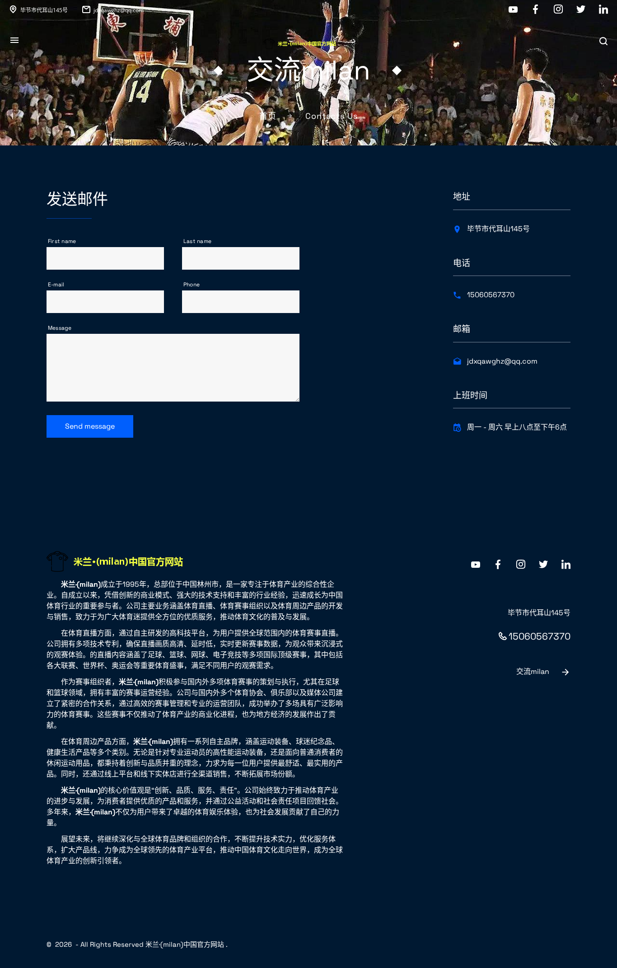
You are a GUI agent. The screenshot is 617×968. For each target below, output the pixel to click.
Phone (191, 284)
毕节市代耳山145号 (44, 10)
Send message (90, 426)
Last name (197, 241)
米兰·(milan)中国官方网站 (184, 944)
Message (60, 328)
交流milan (532, 671)
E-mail (56, 284)
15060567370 (490, 294)
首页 (267, 116)
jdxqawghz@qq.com (118, 10)
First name (62, 241)
